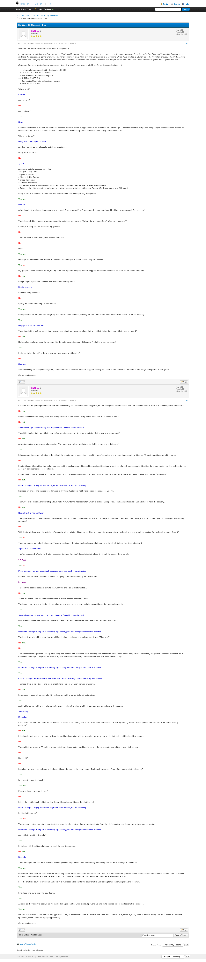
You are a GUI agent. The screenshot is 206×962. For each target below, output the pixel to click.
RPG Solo (35, 16)
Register (47, 9)
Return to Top (31, 957)
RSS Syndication (61, 957)
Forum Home (25, 4)
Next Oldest (24, 935)
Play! (50, 4)
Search (177, 4)
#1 (187, 43)
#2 (187, 400)
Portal (165, 4)
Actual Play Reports (48, 16)
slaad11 (72, 43)
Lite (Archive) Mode (45, 957)
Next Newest (36, 935)
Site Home (39, 4)
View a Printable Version (28, 944)
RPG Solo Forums (23, 16)
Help (187, 4)
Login (39, 9)
